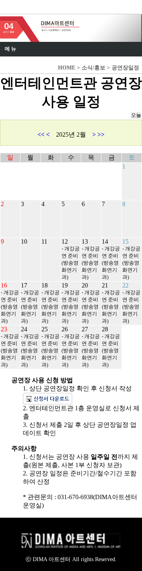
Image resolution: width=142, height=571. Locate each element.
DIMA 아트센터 (34, 8)
